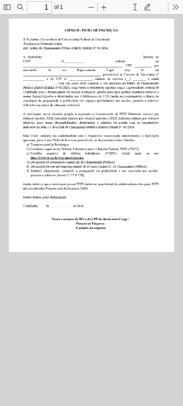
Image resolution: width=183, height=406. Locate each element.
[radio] (135, 7)
